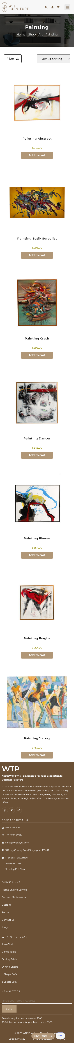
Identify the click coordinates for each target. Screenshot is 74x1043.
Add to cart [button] (37, 155)
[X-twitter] (12, 810)
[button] (67, 7)
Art (40, 34)
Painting (51, 34)
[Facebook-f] (5, 810)
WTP (11, 768)
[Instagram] (19, 810)
